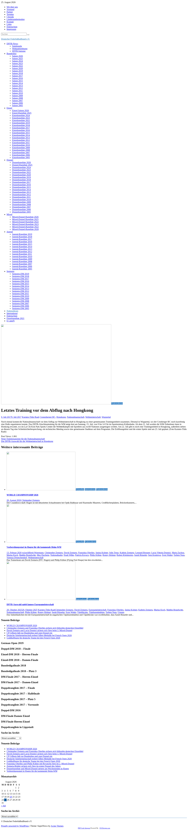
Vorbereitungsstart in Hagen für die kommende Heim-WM (34, 547)
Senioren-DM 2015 (20, 284)
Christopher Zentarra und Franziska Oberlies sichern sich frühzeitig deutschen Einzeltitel (45, 628)
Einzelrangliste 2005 (21, 157)
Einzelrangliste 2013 (21, 138)
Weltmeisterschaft (93, 417)
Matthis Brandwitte (27, 555)
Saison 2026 (17, 56)
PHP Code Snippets (84, 828)
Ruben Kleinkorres (125, 555)
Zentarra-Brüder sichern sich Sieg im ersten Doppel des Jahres (34, 766)
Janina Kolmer (102, 552)
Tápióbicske (82, 612)
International (12, 313)
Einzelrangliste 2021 (15, 318)
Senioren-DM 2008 (20, 301)
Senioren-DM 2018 (20, 276)
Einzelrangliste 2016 (21, 130)
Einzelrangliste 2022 (21, 120)
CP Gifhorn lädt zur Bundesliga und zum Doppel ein (29, 633)
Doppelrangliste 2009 (21, 202)
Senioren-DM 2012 (20, 291)
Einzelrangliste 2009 (21, 147)
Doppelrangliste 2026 (21, 162)
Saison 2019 (17, 71)
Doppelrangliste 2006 (21, 209)
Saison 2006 (17, 103)
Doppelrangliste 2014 (21, 189)
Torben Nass (179, 555)
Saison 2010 (17, 93)
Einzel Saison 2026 (20, 110)
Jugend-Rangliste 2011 (22, 254)
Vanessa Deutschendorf (17, 557)
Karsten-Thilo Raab (30, 417)
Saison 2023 (17, 63)
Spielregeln (17, 46)
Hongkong (61, 417)
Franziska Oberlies (86, 552)
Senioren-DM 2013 (20, 288)
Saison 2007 (17, 100)
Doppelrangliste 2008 (21, 204)
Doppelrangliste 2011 (21, 197)
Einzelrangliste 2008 (21, 150)
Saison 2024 (17, 61)
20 (11, 797)
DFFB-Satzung (18, 51)
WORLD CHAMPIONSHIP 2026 (22, 495)
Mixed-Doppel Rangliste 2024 (25, 222)
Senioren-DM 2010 (20, 296)
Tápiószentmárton (96, 612)
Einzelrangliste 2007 (21, 152)
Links (9, 24)
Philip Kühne (95, 555)
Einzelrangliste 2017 (21, 128)
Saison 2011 (17, 91)
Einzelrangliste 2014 (21, 135)
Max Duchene (43, 555)
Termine (10, 14)
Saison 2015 (17, 81)
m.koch (25, 552)
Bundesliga (11, 53)
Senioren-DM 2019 (20, 274)
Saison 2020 (17, 68)
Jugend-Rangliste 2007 (22, 264)
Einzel (9, 108)
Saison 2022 (17, 66)
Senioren (10, 271)
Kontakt (10, 22)
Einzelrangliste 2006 (21, 155)
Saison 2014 (17, 83)
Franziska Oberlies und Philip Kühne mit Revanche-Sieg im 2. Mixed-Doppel (40, 763)
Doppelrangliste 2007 (21, 207)
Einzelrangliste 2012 (21, 140)
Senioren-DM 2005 (20, 308)
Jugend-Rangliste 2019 (22, 234)
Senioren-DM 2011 (20, 293)
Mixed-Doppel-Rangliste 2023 (25, 224)
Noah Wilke (69, 555)
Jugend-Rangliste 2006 (22, 266)
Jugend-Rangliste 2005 (22, 269)
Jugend (10, 232)
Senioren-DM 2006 (20, 306)
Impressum (11, 29)
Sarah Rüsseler (140, 555)
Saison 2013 (17, 86)
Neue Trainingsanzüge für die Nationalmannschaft (23, 439)
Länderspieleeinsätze (16, 19)
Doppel (10, 160)
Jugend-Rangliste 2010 (22, 256)
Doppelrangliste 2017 (21, 182)
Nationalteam (12, 311)
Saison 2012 (17, 88)
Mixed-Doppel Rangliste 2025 (25, 219)
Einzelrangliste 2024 (21, 115)
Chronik (10, 17)
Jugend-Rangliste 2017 (22, 239)
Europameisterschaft (97, 610)
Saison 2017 (17, 76)
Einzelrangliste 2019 (21, 123)
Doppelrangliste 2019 (21, 177)
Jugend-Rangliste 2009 (22, 259)
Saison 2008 (17, 98)
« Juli (3, 806)
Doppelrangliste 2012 (21, 194)
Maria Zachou (178, 552)
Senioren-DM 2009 (20, 298)
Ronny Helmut (109, 555)
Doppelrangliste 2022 (21, 172)
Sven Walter (167, 555)
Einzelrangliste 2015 (21, 133)
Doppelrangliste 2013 (21, 192)
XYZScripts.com (105, 828)
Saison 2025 (17, 58)
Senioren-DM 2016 (20, 281)
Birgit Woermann (36, 552)
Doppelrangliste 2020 (21, 175)
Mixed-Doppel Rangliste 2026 (25, 217)
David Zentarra (70, 552)
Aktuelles (80, 489)
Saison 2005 (17, 105)
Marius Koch (12, 555)
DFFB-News (12, 43)
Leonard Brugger (142, 552)
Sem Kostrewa (154, 555)
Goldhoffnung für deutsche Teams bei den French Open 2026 (33, 638)
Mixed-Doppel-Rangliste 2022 (25, 227)
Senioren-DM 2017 (20, 279)
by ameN (11, 321)
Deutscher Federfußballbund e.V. (15, 39)
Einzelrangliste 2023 (21, 118)
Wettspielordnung (19, 48)
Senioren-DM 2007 (20, 303)
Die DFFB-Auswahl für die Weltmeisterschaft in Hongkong (27, 441)
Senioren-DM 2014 (20, 286)
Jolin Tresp (114, 552)
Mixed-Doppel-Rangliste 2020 (25, 229)
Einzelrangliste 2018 (21, 125)
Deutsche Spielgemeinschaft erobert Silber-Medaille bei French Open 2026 (39, 635)
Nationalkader (56, 555)
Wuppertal (106, 417)
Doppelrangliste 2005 (21, 212)
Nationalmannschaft (75, 417)
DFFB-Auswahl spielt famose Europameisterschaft (30, 604)
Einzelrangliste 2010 (21, 145)
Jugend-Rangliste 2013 (22, 249)
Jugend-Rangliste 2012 (22, 251)
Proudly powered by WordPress (15, 826)
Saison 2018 (17, 73)
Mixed (9, 214)
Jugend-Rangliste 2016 (22, 241)
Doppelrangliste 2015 (21, 187)
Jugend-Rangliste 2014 (22, 246)
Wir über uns (12, 7)
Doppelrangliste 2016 (21, 185)
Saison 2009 (17, 95)
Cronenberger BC (47, 417)
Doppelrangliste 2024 (21, 167)
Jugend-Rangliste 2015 (22, 244)
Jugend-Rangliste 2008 (22, 261)
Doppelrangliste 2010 (21, 199)
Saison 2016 (17, 78)
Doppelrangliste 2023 (21, 170)
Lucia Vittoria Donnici (161, 552)
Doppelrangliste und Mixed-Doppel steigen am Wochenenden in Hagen (38, 768)
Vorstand (10, 9)
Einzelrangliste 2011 (21, 142)
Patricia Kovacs (82, 555)
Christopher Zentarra (31, 500)
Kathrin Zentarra (127, 552)
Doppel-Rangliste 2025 (22, 165)
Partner (10, 12)
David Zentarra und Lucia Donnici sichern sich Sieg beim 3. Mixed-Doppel (39, 630)
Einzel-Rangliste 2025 (21, 113)
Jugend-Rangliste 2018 (22, 237)
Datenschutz (12, 27)
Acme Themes (57, 826)
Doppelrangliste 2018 (21, 180)
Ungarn (121, 612)
